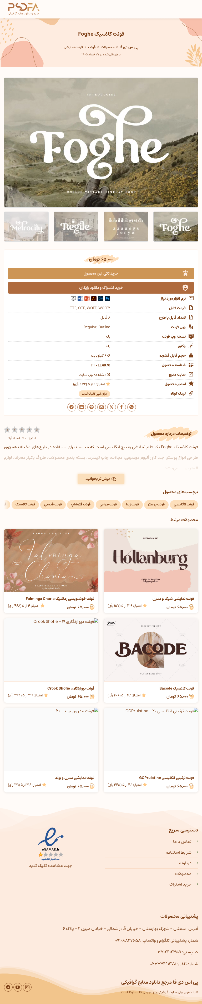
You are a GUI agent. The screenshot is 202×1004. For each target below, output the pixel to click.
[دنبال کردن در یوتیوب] (17, 987)
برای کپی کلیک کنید (94, 393)
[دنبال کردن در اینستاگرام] (27, 987)
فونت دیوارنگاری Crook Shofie (70, 688)
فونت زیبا (132, 504)
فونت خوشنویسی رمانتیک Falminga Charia (60, 598)
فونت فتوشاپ (80, 504)
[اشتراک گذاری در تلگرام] (71, 407)
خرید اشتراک (180, 884)
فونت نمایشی (73, 47)
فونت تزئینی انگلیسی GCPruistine (166, 778)
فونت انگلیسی (184, 504)
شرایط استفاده (178, 852)
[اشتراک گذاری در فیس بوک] (121, 407)
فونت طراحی (108, 504)
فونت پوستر (156, 504)
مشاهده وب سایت (93, 375)
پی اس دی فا (129, 47)
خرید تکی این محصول (101, 273)
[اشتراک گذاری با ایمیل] (101, 407)
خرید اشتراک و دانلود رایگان (101, 287)
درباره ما (184, 863)
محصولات (107, 47)
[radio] (7, 429)
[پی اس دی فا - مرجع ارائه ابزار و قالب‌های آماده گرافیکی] (23, 9)
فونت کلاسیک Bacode (176, 688)
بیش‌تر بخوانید (97, 478)
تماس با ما (182, 841)
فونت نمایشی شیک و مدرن (173, 598)
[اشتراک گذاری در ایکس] (111, 407)
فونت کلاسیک (25, 504)
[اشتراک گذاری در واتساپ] (131, 407)
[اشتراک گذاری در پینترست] (91, 407)
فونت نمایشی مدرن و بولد (74, 778)
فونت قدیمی (53, 504)
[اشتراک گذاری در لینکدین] (81, 407)
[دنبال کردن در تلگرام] (8, 987)
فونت (91, 47)
